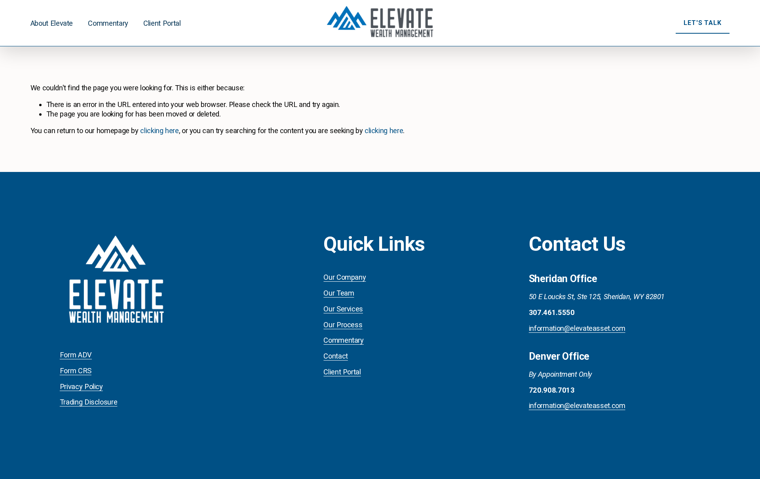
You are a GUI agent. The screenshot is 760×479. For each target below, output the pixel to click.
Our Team (338, 293)
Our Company (344, 277)
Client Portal (161, 23)
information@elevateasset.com (577, 328)
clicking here (159, 130)
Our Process (342, 325)
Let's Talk (702, 23)
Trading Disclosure (88, 402)
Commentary (108, 23)
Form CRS (75, 370)
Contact (335, 356)
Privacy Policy (81, 386)
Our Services (343, 309)
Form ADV (76, 355)
